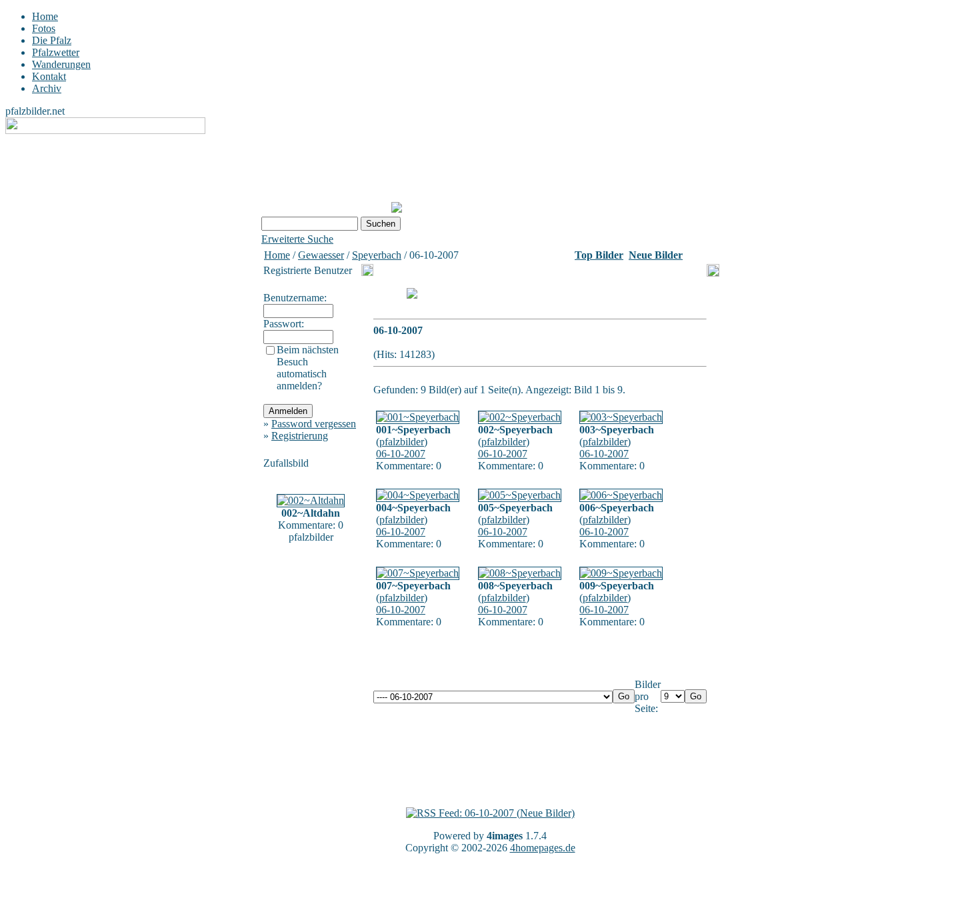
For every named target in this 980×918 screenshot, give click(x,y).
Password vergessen (313, 423)
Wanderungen (61, 64)
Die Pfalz (51, 40)
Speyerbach (376, 255)
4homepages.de (542, 847)
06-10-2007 (400, 453)
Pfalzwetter (55, 52)
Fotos (43, 28)
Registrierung (299, 435)
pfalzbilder (401, 441)
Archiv (46, 88)
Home (45, 16)
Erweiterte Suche (297, 239)
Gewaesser (321, 255)
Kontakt (49, 76)
